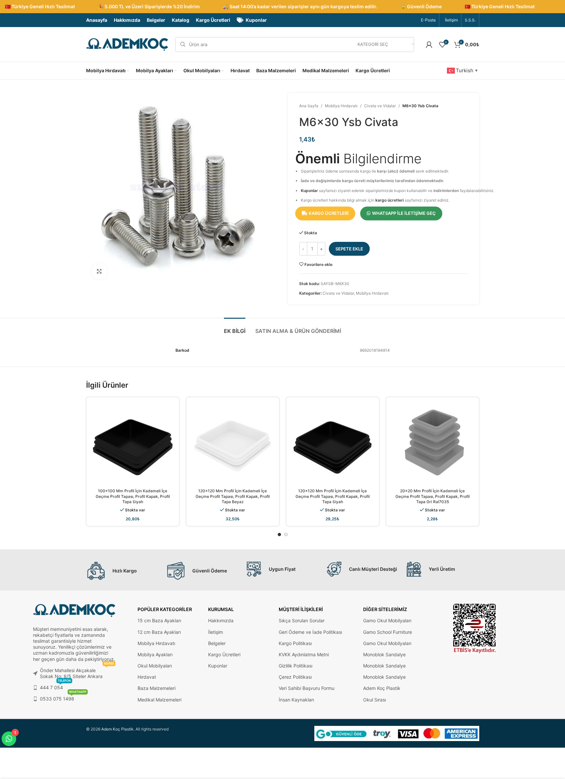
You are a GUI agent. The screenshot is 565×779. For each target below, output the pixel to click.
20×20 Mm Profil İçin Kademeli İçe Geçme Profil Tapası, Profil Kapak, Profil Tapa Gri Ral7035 (432, 496)
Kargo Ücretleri (224, 654)
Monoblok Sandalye (384, 654)
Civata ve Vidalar (380, 105)
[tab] (234, 328)
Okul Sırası (374, 699)
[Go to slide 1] (279, 534)
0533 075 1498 (63, 697)
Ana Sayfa (308, 105)
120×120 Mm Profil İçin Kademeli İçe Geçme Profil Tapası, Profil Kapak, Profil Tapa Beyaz (233, 496)
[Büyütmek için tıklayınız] (99, 271)
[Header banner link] (282, 6)
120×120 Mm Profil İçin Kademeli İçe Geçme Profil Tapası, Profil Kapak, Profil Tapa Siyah (333, 496)
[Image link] (474, 628)
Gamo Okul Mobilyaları (387, 620)
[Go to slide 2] (286, 534)
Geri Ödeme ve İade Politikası (310, 632)
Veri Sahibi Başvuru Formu (306, 688)
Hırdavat (147, 677)
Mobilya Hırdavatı (341, 105)
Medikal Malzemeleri (159, 699)
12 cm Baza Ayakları (159, 632)
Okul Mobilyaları (155, 665)
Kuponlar (309, 190)
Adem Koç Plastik (381, 688)
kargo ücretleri (389, 200)
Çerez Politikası (295, 677)
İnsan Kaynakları (296, 699)
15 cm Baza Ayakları (159, 620)
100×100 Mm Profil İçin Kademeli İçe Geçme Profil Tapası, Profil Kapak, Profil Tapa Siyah (133, 496)
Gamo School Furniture (387, 632)
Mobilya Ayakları (155, 654)
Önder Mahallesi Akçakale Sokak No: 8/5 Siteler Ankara (77, 672)
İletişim (215, 632)
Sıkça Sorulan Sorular (302, 620)
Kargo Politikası (295, 643)
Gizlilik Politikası (295, 665)
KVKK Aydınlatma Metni (304, 654)
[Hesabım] (429, 44)
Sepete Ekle (349, 248)
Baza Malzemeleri (156, 688)
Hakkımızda (221, 620)
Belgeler (217, 643)
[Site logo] (127, 44)
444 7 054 (55, 686)
